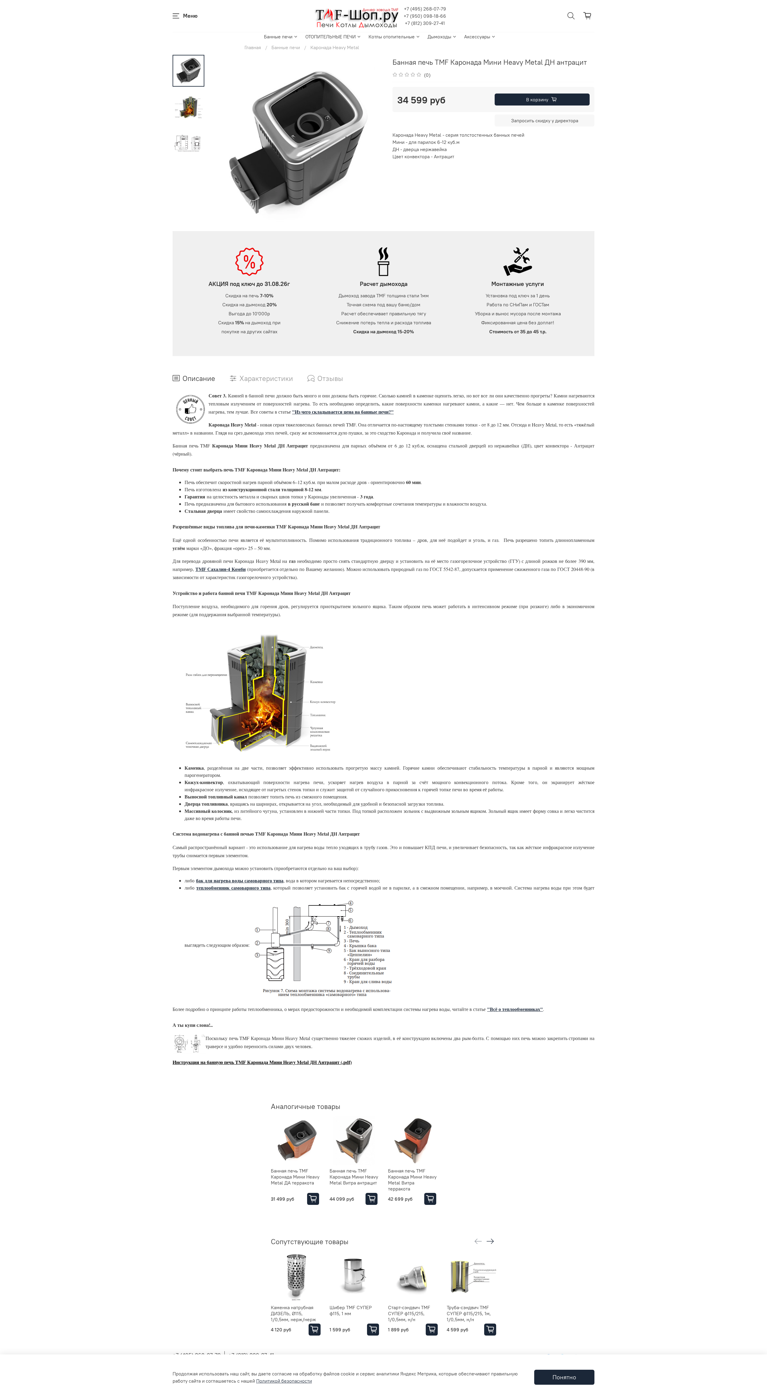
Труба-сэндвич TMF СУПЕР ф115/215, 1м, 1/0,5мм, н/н (469, 1313)
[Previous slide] (219, 143)
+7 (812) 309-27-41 (425, 23)
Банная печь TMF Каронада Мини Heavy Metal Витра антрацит (354, 1176)
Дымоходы (439, 37)
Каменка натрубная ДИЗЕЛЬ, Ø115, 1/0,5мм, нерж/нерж (293, 1313)
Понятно (564, 1377)
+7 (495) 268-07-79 (425, 9)
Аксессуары (477, 37)
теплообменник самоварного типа (233, 887)
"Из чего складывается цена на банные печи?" (343, 411)
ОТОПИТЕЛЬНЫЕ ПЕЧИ (330, 37)
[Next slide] (371, 143)
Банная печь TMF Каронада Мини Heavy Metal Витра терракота (412, 1179)
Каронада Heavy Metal (334, 47)
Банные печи (278, 37)
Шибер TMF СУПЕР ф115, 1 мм (351, 1310)
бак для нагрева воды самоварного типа (239, 880)
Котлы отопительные (392, 37)
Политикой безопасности (284, 1381)
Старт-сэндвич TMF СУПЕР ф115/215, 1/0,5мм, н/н (409, 1313)
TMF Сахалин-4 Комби (220, 569)
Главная (252, 47)
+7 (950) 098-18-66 (425, 16)
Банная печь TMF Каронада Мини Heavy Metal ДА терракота (295, 1176)
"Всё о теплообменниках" (515, 1009)
